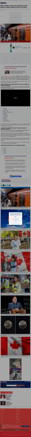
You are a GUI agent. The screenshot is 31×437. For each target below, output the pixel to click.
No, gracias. (15, 221)
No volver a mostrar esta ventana (15, 223)
